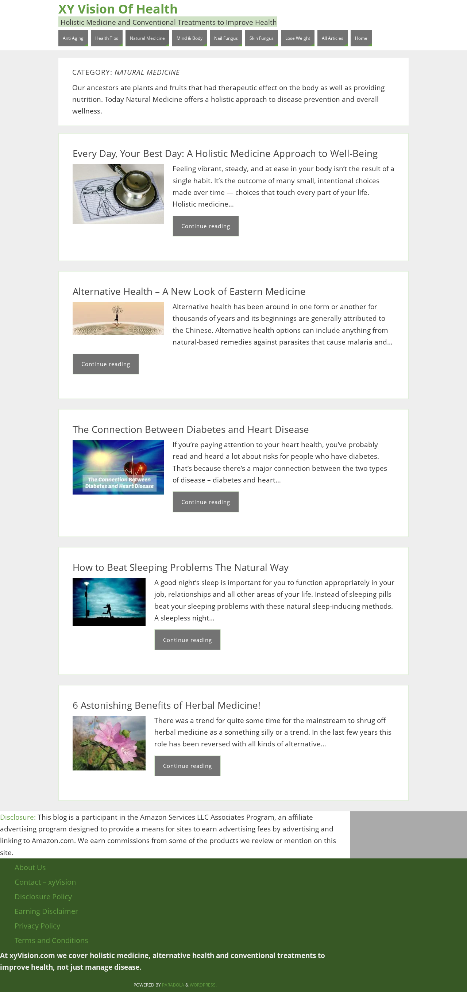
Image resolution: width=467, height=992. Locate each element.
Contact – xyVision (45, 882)
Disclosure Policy (43, 896)
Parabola (173, 985)
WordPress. (203, 985)
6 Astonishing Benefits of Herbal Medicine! (166, 705)
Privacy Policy (37, 926)
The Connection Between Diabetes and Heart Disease (191, 429)
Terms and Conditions (51, 940)
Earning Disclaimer (46, 911)
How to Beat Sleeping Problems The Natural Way (181, 567)
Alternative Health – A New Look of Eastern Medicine (189, 291)
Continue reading (205, 226)
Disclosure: (18, 817)
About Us (30, 867)
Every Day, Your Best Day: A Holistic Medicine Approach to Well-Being (225, 153)
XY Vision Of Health (118, 9)
